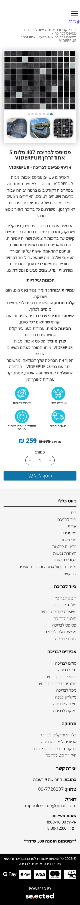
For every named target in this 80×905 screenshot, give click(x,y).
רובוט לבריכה (65, 598)
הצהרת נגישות (64, 553)
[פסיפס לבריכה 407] (40, 80)
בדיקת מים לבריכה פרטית (55, 749)
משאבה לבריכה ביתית (58, 611)
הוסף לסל (42, 476)
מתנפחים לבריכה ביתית (56, 683)
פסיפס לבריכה (64, 625)
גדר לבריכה (67, 670)
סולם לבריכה (65, 663)
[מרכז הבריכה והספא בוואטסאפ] (74, 21)
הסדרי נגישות (65, 560)
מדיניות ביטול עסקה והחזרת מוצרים (47, 567)
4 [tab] (40, 114)
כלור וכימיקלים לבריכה (58, 735)
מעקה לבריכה (64, 710)
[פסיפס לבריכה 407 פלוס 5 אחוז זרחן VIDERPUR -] (63, 128)
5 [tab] (36, 114)
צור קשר (69, 574)
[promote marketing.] (40, 896)
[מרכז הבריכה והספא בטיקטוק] (78, 21)
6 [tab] (32, 114)
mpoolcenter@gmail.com (50, 805)
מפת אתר (68, 540)
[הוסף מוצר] (50, 460)
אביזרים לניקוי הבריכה (58, 742)
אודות (72, 526)
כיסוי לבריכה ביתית (60, 677)
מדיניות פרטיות (64, 546)
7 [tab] (29, 114)
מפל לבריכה (66, 690)
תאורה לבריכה (64, 704)
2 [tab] (47, 114)
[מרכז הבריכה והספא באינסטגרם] (70, 21)
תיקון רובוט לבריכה (61, 755)
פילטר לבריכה (65, 605)
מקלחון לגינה (65, 697)
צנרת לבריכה (65, 638)
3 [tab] (44, 114)
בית (73, 512)
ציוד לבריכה (66, 519)
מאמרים (69, 533)
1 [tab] (51, 114)
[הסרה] (30, 460)
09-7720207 (51, 789)
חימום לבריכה (65, 618)
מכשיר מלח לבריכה (60, 632)
